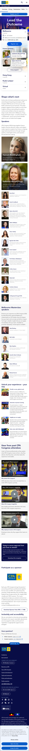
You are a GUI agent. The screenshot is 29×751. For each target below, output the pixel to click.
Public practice (5, 681)
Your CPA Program (6, 669)
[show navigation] (26, 2)
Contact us (4, 655)
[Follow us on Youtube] (6, 708)
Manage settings (14, 739)
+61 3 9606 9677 (17, 639)
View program (14, 70)
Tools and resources (6, 675)
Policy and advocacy (6, 678)
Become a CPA (5, 666)
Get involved (4, 657)
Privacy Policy (15, 735)
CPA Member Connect (8, 663)
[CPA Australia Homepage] (4, 2)
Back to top (13, 643)
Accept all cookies (14, 748)
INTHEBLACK (6, 694)
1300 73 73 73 (16, 636)
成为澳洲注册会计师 (6, 684)
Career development (6, 672)
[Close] (27, 727)
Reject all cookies (14, 744)
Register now (14, 44)
